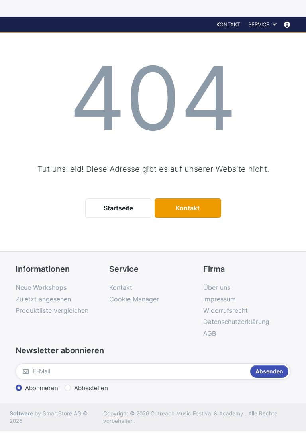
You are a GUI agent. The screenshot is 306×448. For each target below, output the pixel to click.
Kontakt (228, 24)
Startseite (118, 208)
